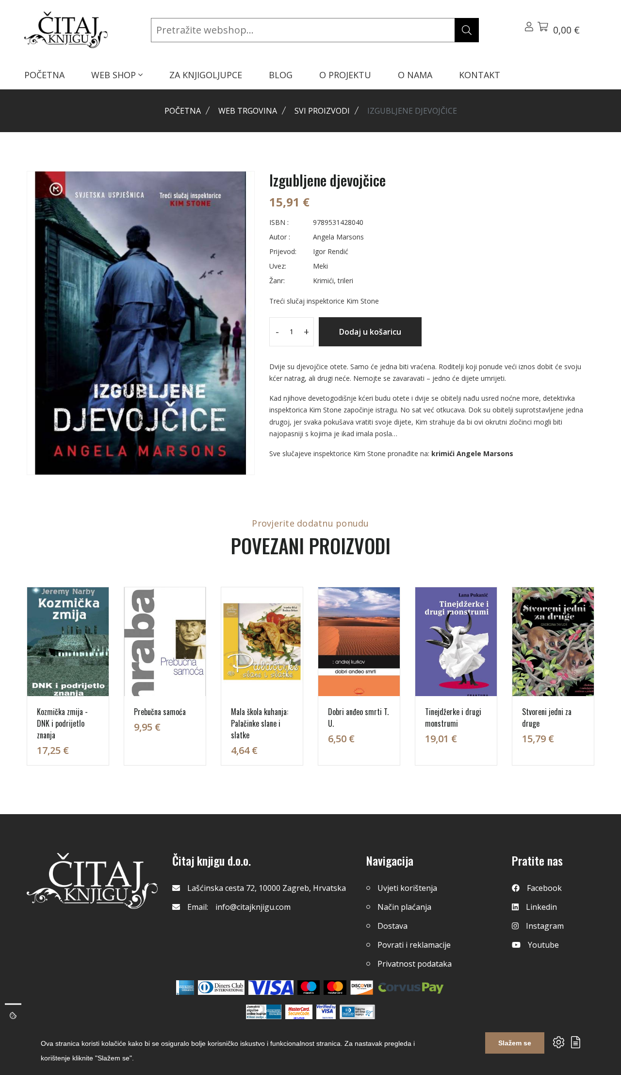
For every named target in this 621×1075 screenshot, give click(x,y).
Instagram (545, 926)
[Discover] (361, 987)
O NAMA (415, 75)
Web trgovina (247, 110)
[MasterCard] (308, 987)
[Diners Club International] (221, 987)
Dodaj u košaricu (370, 331)
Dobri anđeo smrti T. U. (358, 717)
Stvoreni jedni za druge (547, 717)
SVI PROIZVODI (322, 110)
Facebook (544, 888)
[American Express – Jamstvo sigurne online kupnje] (263, 1012)
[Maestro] (335, 987)
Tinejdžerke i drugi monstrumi (453, 717)
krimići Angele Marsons (472, 453)
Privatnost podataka (414, 963)
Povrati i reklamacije (414, 944)
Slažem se (514, 1043)
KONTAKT (479, 75)
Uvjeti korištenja (407, 888)
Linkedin (541, 907)
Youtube (543, 944)
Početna (182, 110)
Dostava (392, 926)
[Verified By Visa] (326, 1012)
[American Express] (185, 987)
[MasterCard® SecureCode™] (298, 1012)
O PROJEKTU (345, 75)
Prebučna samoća (160, 711)
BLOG (281, 75)
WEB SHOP (114, 75)
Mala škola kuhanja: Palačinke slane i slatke (259, 723)
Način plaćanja (404, 907)
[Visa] (270, 987)
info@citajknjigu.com (253, 907)
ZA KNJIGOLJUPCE (205, 75)
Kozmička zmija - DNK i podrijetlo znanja (62, 723)
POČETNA (44, 75)
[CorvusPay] (411, 987)
